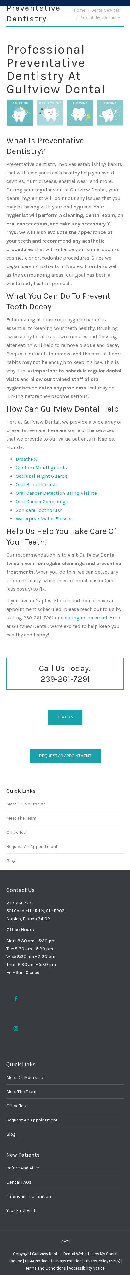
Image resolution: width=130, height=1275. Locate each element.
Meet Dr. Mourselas (26, 804)
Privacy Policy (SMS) (102, 1261)
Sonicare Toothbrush (39, 510)
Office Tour (17, 832)
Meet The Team (21, 818)
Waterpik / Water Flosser (44, 519)
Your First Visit (21, 1210)
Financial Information (28, 1196)
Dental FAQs (19, 1182)
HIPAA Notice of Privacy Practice (53, 1261)
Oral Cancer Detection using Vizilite (56, 493)
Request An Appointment (32, 846)
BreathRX (26, 459)
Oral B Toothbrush (36, 485)
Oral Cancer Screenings (42, 502)
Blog (10, 860)
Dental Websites (78, 1253)
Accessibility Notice (87, 1268)
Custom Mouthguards (41, 468)
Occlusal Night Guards (42, 476)
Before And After (22, 1168)
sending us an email (84, 618)
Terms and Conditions (45, 1268)
